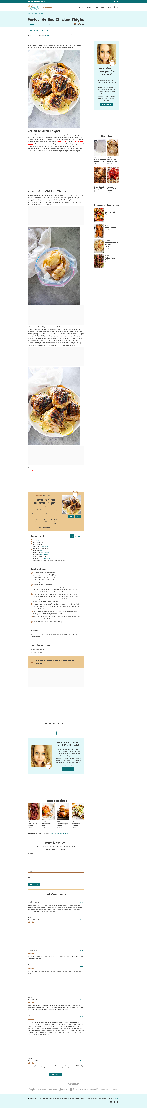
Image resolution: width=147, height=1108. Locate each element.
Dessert (96, 7)
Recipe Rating (50, 849)
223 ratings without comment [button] (60, 833)
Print (78, 516)
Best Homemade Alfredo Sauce (100, 160)
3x (79, 536)
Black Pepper (45, 552)
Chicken (52, 733)
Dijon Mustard (44, 554)
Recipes (81, 7)
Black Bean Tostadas (76, 824)
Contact (77, 1098)
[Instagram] (111, 1)
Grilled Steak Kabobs (110, 259)
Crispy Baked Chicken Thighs (99, 188)
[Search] (117, 7)
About (109, 7)
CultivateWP (116, 1098)
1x (72, 536)
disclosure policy (48, 35)
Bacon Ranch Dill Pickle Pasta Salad (111, 244)
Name (30, 871)
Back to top (34, 1098)
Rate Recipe (45, 30)
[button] (36, 496)
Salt (41, 550)
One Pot (103, 7)
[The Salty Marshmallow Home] (40, 7)
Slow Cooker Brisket (32, 824)
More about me (68, 769)
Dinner (89, 7)
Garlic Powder (45, 546)
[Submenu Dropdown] (84, 7)
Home (29, 13)
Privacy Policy (41, 1098)
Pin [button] (71, 516)
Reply (81, 902)
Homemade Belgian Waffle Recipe (112, 189)
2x (75, 536)
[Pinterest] (114, 1)
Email (30, 877)
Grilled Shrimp (110, 227)
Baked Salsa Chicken (46, 824)
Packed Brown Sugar (44, 558)
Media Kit (82, 1098)
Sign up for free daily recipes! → (37, 1)
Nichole (32, 24)
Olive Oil (40, 540)
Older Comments (55, 1074)
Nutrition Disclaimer (51, 1098)
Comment (31, 853)
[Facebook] (117, 1)
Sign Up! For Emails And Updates (65, 1098)
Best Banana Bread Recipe (112, 160)
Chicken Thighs (62, 141)
